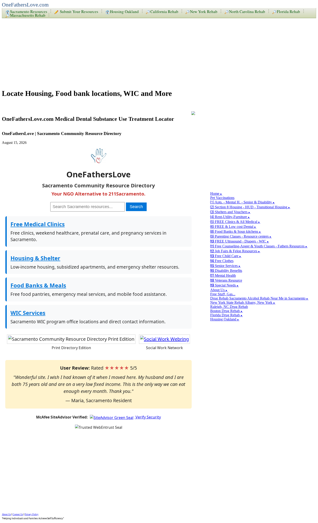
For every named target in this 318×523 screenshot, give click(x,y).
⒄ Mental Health (223, 275)
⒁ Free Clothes (221, 261)
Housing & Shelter (35, 258)
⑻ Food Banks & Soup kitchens (235, 231)
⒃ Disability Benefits (226, 271)
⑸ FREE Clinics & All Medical (235, 222)
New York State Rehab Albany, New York (242, 302)
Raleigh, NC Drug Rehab (229, 307)
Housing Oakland (124, 11)
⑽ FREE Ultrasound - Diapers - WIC (239, 241)
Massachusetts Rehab (27, 15)
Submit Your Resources (78, 11)
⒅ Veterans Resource (226, 280)
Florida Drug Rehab (226, 315)
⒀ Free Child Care (225, 256)
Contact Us (18, 514)
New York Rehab (203, 11)
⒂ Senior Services (225, 266)
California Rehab (164, 11)
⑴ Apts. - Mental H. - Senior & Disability (242, 202)
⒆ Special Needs (224, 285)
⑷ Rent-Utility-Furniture (230, 217)
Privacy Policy (31, 514)
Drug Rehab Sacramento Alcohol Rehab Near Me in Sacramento (259, 298)
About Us (219, 290)
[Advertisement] (141, 51)
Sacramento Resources (28, 11)
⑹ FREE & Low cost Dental (233, 227)
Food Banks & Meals (38, 285)
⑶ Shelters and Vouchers (230, 212)
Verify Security (148, 417)
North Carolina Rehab (247, 11)
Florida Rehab (288, 11)
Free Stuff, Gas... (222, 294)
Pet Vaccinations (222, 198)
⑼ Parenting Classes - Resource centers (241, 236)
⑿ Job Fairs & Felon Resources (235, 251)
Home (216, 194)
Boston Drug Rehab (226, 311)
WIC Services (27, 313)
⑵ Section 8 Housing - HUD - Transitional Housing (250, 207)
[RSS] (193, 113)
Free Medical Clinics (37, 224)
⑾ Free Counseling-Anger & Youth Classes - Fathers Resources (259, 246)
